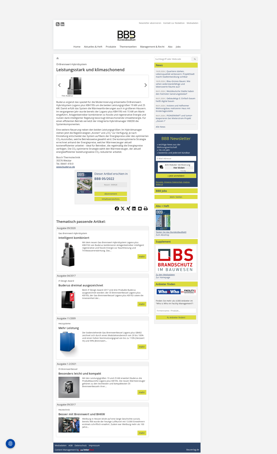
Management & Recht (152, 46)
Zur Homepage (163, 277)
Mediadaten (192, 23)
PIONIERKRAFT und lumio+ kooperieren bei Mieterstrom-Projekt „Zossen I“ (174, 118)
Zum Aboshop (162, 234)
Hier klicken (179, 167)
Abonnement (110, 193)
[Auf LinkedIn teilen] (134, 210)
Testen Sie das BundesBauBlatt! (171, 232)
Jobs (178, 46)
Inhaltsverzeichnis (110, 199)
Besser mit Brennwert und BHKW (81, 414)
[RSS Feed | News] (58, 24)
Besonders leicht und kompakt (79, 373)
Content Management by (67, 449)
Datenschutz (81, 445)
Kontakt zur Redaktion (174, 23)
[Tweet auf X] (123, 210)
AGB (71, 445)
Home (77, 46)
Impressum (94, 445)
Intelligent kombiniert (73, 238)
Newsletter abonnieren (150, 23)
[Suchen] (195, 59)
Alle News (160, 126)
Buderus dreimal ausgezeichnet (80, 285)
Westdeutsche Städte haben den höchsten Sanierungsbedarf (175, 92)
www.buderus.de (65, 166)
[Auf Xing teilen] (128, 210)
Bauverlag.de (192, 449)
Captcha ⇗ (186, 171)
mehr (142, 256)
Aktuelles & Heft (93, 46)
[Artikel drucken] (146, 208)
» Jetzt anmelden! (176, 175)
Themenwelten (128, 46)
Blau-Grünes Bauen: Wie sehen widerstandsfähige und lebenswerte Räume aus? (173, 84)
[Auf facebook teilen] (117, 210)
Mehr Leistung (68, 328)
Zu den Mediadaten (165, 274)
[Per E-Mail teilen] (140, 208)
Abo (170, 46)
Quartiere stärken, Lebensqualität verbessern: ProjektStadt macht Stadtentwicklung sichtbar (175, 74)
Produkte (111, 46)
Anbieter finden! (177, 317)
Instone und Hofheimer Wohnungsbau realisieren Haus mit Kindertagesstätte (173, 108)
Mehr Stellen (176, 197)
